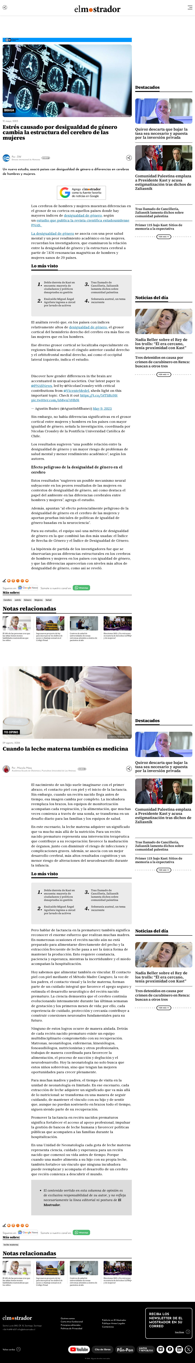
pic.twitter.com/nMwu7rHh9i (55, 400)
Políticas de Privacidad (71, 1328)
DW (19, 156)
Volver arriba (9, 1349)
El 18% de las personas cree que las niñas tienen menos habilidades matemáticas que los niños (16, 637)
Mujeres (38, 599)
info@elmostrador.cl (26, 1329)
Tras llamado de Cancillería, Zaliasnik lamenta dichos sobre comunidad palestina (104, 287)
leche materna (11, 1244)
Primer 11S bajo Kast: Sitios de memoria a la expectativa (158, 227)
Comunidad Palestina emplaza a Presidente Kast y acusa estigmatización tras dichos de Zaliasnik (163, 182)
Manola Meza (24, 767)
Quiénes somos (68, 1318)
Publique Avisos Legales (113, 1323)
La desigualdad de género (52, 233)
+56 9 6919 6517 (10, 1329)
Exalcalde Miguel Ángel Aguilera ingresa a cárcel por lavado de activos (59, 302)
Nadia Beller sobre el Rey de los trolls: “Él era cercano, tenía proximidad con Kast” (161, 343)
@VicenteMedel (76, 390)
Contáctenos (108, 1326)
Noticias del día (151, 297)
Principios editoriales (70, 1324)
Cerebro (8, 599)
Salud (48, 599)
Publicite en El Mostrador (114, 1319)
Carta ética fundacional (72, 1321)
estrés (18, 599)
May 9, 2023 (102, 408)
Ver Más (45, 158)
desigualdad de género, (83, 215)
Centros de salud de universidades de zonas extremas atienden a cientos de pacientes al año (83, 637)
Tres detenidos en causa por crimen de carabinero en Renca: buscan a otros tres (162, 361)
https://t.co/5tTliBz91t (98, 395)
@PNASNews (41, 385)
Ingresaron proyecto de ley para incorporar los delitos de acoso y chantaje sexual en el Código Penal (49, 637)
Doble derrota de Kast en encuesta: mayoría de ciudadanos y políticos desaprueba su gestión (59, 287)
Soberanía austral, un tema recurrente (108, 300)
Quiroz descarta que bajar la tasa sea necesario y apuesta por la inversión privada (161, 133)
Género (27, 599)
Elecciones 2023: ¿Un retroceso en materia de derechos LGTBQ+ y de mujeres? (118, 635)
